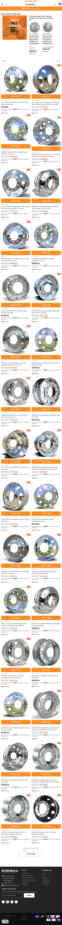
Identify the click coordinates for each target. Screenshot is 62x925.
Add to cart (15, 96)
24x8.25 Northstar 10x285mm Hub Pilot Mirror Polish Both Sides (15, 729)
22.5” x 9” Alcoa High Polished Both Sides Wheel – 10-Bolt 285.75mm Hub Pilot (13, 625)
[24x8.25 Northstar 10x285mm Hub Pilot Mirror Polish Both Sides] (15, 704)
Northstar (4, 256)
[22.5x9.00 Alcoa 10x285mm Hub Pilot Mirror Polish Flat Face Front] (15, 391)
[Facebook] (3, 901)
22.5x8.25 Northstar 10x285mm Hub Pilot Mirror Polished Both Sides (44, 572)
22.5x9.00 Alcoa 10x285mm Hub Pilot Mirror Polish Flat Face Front (14, 416)
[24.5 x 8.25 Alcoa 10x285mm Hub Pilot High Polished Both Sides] (15, 79)
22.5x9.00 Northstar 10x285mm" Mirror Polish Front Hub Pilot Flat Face (15, 260)
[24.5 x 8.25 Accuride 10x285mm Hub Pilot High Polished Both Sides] (46, 600)
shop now (32, 54)
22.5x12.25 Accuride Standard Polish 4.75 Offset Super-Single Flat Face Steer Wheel (45, 781)
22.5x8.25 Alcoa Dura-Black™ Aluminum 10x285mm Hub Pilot (44, 833)
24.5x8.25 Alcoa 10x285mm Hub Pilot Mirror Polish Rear (14, 781)
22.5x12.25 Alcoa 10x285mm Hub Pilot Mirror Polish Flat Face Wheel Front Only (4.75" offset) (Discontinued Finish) (45, 729)
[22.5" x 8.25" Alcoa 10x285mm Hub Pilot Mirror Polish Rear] (15, 443)
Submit (29, 895)
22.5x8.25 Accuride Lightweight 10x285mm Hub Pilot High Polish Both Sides (45, 207)
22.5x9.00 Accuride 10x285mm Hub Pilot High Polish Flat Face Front (15, 572)
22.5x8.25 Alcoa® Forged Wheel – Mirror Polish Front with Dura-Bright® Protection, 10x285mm (15, 208)
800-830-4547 (31, 1)
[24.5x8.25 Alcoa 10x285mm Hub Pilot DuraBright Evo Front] (46, 496)
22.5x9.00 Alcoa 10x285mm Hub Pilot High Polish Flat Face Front (14, 153)
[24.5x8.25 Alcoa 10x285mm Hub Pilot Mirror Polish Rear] (15, 756)
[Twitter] (16, 901)
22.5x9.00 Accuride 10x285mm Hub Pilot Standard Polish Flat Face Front (13, 364)
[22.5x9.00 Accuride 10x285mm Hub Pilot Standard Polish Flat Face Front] (15, 339)
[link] (34, 27)
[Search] (7, 5)
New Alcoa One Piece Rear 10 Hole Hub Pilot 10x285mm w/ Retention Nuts (47, 40)
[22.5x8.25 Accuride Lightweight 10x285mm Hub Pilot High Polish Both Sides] (46, 183)
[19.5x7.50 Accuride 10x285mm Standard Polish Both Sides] (46, 391)
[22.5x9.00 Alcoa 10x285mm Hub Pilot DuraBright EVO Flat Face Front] (15, 652)
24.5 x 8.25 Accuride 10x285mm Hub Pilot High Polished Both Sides (46, 625)
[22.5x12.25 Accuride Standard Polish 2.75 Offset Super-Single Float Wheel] (15, 808)
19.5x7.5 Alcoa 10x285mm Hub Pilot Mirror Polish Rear (44, 677)
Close (60, 8)
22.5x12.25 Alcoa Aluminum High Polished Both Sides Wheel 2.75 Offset (46, 312)
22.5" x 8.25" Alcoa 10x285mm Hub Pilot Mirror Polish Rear (15, 468)
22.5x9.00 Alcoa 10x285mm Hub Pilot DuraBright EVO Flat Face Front (12, 677)
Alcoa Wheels (33, 34)
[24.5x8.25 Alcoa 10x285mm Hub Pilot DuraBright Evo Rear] (46, 235)
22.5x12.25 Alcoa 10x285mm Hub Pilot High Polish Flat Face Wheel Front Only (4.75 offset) (45, 468)
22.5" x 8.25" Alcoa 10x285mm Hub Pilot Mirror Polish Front (15, 520)
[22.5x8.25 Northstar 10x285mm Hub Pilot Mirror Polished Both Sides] (46, 548)
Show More (31, 854)
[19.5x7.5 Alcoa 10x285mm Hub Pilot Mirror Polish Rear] (46, 652)
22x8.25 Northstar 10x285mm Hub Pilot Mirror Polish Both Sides (46, 364)
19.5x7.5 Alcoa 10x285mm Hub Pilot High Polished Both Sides (13, 312)
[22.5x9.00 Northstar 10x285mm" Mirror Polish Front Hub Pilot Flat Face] (15, 235)
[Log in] (55, 4)
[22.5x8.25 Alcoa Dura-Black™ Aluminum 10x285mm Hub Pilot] (46, 808)
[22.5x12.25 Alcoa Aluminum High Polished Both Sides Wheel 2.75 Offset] (46, 287)
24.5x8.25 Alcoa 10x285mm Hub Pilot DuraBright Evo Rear (43, 260)
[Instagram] (7, 901)
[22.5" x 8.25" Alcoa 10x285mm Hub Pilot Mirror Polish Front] (15, 496)
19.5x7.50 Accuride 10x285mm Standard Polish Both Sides (46, 416)
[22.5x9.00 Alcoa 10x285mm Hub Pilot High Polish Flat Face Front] (15, 128)
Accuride (34, 204)
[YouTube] (11, 901)
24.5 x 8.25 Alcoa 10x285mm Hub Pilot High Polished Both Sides (14, 103)
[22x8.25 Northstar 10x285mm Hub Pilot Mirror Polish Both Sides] (46, 339)
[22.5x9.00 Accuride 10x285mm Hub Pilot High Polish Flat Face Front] (15, 548)
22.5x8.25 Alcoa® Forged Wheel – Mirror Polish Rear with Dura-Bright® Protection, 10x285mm (46, 155)
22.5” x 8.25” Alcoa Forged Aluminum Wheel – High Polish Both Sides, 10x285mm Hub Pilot (46, 103)
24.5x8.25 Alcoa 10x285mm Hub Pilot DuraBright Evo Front (43, 520)
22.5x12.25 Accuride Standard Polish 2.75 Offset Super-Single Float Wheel (13, 833)
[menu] (2, 4)
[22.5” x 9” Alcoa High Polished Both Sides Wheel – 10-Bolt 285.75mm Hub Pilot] (15, 600)
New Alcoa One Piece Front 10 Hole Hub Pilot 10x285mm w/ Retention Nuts (34, 40)
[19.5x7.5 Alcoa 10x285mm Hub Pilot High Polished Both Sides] (15, 287)
